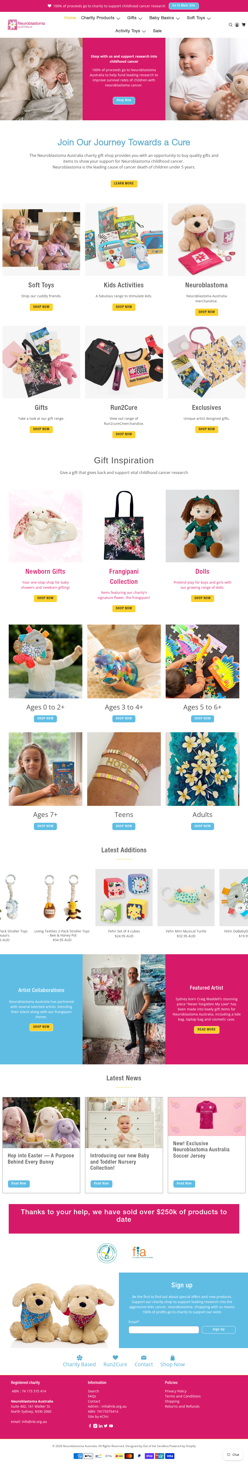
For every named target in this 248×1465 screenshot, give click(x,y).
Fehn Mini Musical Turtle (186, 931)
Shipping (172, 1401)
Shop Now (124, 100)
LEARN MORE (124, 183)
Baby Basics (161, 18)
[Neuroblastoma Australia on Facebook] (90, 1426)
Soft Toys (196, 18)
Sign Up (219, 1329)
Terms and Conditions (183, 1396)
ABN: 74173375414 (103, 1411)
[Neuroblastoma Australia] (26, 25)
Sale (157, 31)
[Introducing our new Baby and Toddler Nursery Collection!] (124, 1122)
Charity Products (98, 18)
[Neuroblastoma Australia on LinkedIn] (101, 1426)
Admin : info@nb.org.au (107, 1406)
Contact (94, 1401)
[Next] (240, 908)
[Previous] (7, 908)
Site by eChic (98, 1416)
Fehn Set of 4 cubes (124, 931)
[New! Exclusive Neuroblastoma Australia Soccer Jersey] (206, 1116)
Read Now (18, 1183)
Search (93, 1391)
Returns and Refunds (182, 1406)
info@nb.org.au (34, 1421)
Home (70, 18)
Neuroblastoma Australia (80, 1446)
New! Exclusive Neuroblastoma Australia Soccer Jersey (201, 1150)
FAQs (92, 1396)
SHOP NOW (41, 307)
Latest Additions (124, 850)
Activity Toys (128, 31)
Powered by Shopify (182, 1446)
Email (134, 1322)
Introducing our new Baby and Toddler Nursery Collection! (119, 1162)
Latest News (124, 1079)
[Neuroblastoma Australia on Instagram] (95, 1426)
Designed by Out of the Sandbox (147, 1446)
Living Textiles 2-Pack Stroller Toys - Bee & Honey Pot (62, 933)
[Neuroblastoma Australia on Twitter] (106, 1426)
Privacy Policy (175, 1391)
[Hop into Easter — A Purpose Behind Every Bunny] (41, 1122)
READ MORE (207, 1029)
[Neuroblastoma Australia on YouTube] (111, 1426)
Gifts (132, 18)
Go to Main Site (183, 6)
